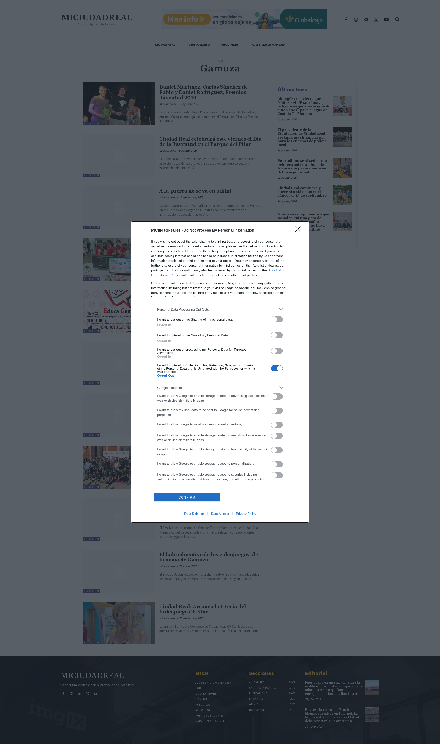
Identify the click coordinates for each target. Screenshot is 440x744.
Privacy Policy (246, 513)
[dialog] (220, 372)
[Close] (299, 230)
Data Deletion (194, 513)
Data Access (220, 513)
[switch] (277, 319)
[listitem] (220, 309)
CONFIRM (187, 497)
